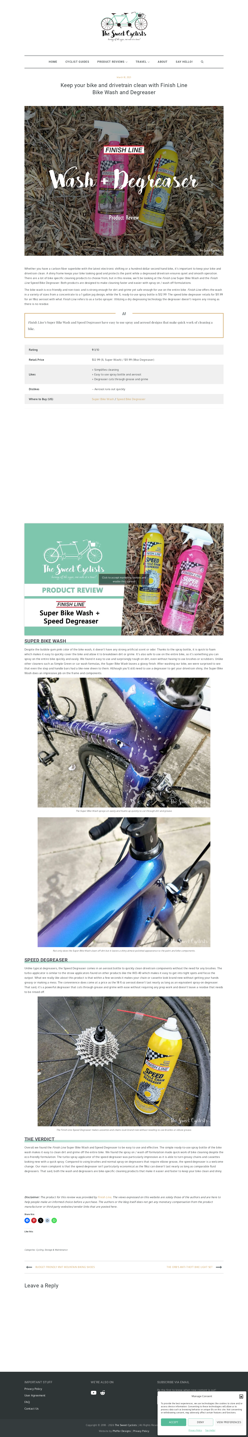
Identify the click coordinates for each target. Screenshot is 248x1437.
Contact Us (31, 1408)
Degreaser (138, 399)
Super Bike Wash (103, 399)
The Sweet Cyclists (126, 1425)
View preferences (229, 1422)
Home (53, 61)
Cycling (39, 1250)
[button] (241, 1396)
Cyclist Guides (77, 61)
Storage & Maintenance (56, 1250)
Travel (141, 61)
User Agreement (35, 1395)
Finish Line (104, 1197)
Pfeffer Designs (122, 1431)
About (163, 61)
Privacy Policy (195, 1430)
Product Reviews (111, 61)
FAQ (27, 1402)
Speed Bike (124, 399)
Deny (200, 1422)
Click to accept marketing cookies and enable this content (124, 579)
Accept (173, 1422)
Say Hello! (210, 1430)
